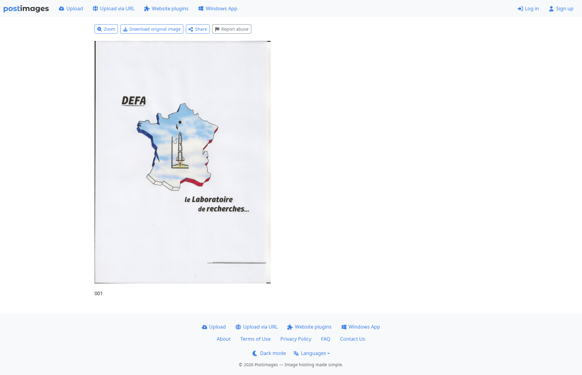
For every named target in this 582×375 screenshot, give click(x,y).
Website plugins (170, 8)
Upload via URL (117, 8)
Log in (532, 8)
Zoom (109, 29)
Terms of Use (255, 339)
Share (201, 29)
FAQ (325, 339)
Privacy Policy (295, 339)
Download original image (155, 29)
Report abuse (235, 29)
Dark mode (273, 353)
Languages (313, 353)
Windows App (221, 8)
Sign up (565, 8)
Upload (74, 8)
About (224, 339)
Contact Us (352, 339)
